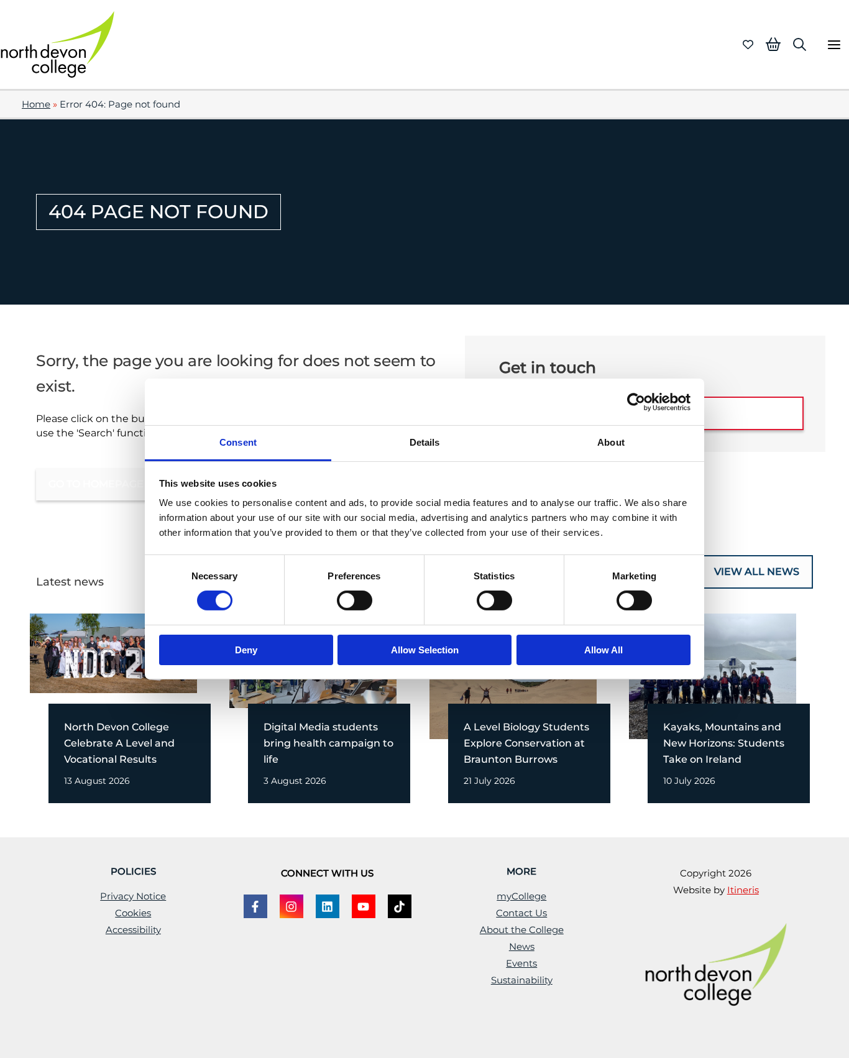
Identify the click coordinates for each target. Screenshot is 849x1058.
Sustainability (522, 980)
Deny (246, 650)
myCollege (521, 896)
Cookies (133, 913)
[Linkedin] (327, 906)
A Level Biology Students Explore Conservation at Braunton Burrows (526, 743)
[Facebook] (255, 906)
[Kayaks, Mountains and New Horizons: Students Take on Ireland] (712, 675)
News (522, 946)
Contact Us (521, 913)
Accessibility (133, 930)
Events (521, 963)
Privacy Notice (133, 896)
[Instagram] (291, 906)
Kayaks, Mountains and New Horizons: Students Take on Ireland (723, 743)
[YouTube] (363, 906)
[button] (799, 44)
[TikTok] (399, 906)
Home (36, 104)
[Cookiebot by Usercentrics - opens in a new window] (636, 401)
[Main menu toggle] (834, 44)
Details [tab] (425, 442)
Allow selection (425, 650)
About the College (522, 930)
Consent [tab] (238, 442)
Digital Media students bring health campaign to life (328, 743)
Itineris (743, 890)
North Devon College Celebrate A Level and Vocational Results (119, 743)
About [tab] (611, 442)
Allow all (603, 650)
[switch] (354, 600)
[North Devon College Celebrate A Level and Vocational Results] (113, 652)
